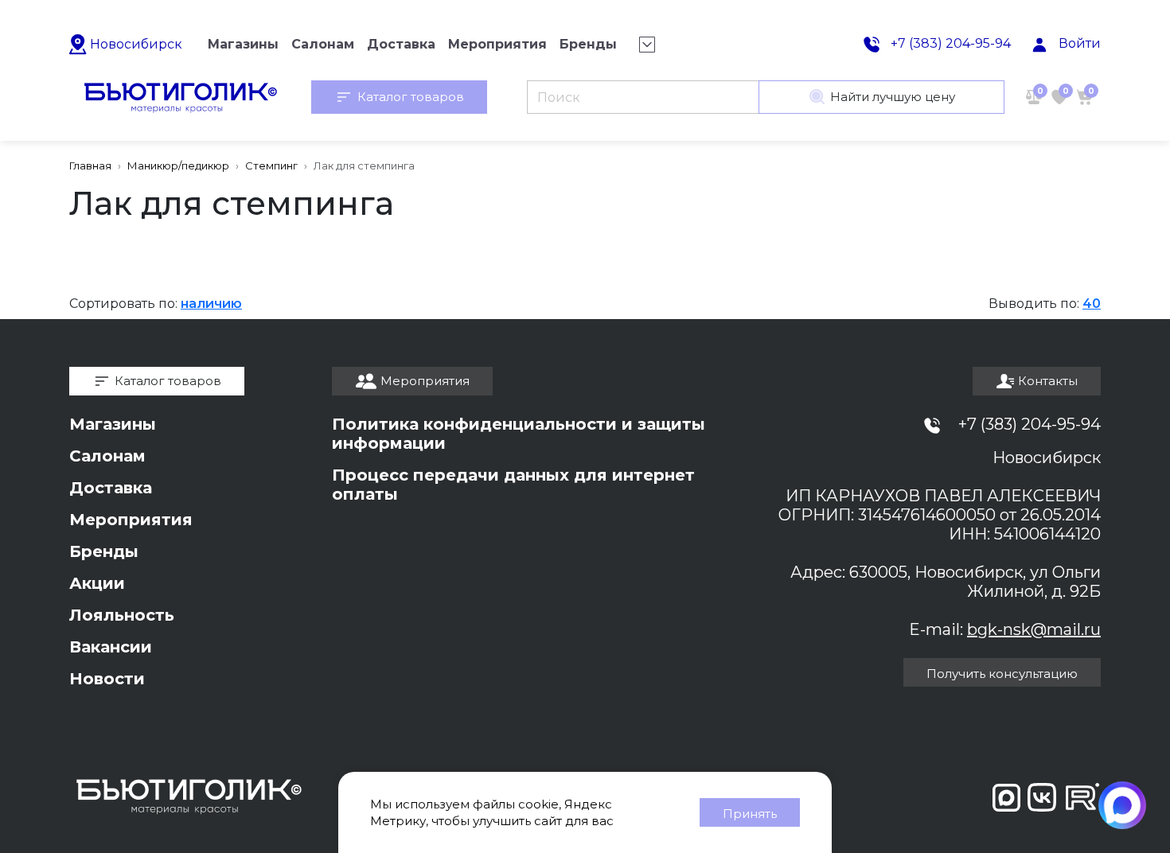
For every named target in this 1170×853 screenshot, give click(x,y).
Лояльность (121, 615)
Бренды (103, 551)
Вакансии (110, 646)
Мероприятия (131, 519)
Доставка (110, 487)
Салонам (107, 455)
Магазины (112, 424)
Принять (750, 813)
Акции (97, 583)
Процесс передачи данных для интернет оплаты (513, 484)
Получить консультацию (1002, 673)
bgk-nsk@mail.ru (1034, 629)
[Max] (1122, 805)
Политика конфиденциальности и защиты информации (518, 434)
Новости (107, 678)
